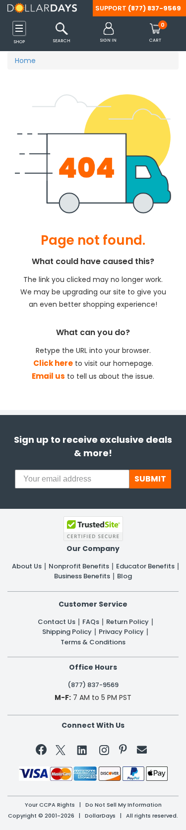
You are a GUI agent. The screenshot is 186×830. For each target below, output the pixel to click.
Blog (124, 576)
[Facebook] (43, 751)
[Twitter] (60, 752)
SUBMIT (150, 478)
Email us (48, 376)
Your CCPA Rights (50, 805)
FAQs (90, 622)
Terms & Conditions (93, 642)
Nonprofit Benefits (79, 566)
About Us (27, 566)
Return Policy (127, 622)
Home (25, 61)
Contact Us (56, 622)
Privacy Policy (121, 631)
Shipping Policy (67, 631)
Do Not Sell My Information (123, 805)
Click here (53, 363)
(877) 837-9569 (154, 8)
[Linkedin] (82, 749)
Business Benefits (82, 576)
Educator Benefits (145, 566)
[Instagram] (104, 752)
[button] (108, 33)
